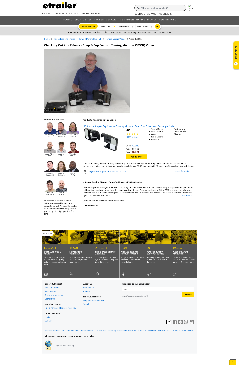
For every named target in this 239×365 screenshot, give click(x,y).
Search (86, 304)
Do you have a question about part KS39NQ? (108, 171)
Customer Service (145, 14)
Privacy (124, 296)
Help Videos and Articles (94, 300)
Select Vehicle (88, 26)
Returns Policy (51, 291)
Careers (86, 291)
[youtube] (191, 322)
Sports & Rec (83, 20)
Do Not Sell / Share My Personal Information (116, 330)
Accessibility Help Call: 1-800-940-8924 (62, 330)
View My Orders (52, 287)
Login (47, 317)
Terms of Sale (164, 330)
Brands (152, 20)
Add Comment (91, 205)
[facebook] (174, 322)
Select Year (106, 26)
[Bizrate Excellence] (48, 345)
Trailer (99, 20)
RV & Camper (126, 20)
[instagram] (186, 322)
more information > (184, 171)
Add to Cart (136, 157)
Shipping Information (54, 295)
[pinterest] (180, 322)
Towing (67, 20)
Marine (140, 20)
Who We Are (88, 287)
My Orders (165, 14)
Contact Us (50, 298)
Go (157, 26)
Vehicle (111, 20)
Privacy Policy (87, 330)
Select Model (142, 26)
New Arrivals (167, 20)
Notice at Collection (147, 330)
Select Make (124, 26)
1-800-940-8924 (93, 13)
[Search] (139, 8)
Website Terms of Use (183, 330)
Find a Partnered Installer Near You (60, 308)
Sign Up (48, 320)
